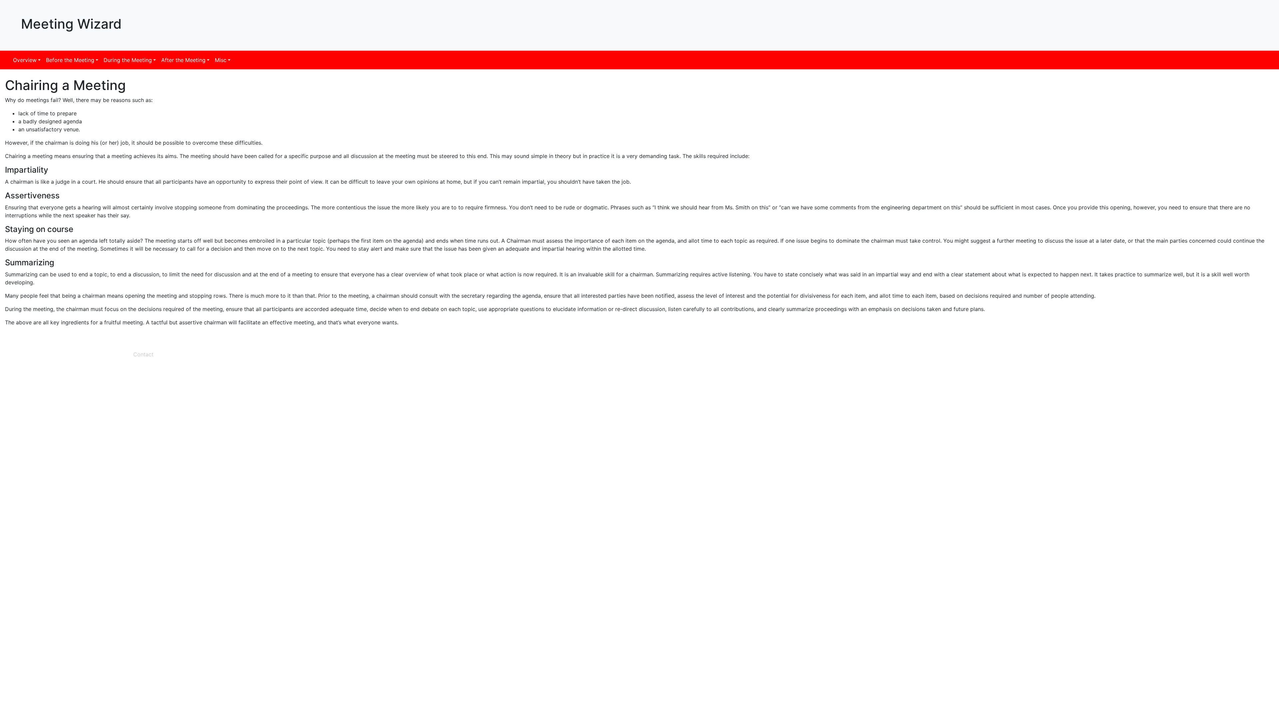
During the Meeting (128, 60)
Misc (220, 60)
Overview (25, 60)
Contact (143, 354)
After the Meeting (183, 60)
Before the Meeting (70, 60)
